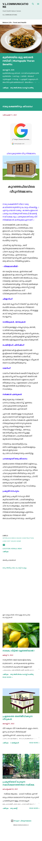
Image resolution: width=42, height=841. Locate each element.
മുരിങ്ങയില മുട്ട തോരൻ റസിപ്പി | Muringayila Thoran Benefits (18, 61)
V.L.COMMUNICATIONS (15, 5)
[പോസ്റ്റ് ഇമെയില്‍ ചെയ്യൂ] (4, 546)
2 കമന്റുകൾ (14, 743)
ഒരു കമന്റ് (13, 808)
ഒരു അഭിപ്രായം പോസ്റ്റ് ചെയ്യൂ (21, 88)
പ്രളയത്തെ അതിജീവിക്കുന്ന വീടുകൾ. (18, 718)
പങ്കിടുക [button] (5, 88)
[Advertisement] (21, 591)
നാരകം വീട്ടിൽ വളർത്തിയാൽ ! (19, 650)
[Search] (33, 4)
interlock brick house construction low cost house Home (18, 539)
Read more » (8, 677)
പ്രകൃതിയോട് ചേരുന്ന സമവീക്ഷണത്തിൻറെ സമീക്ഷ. (19, 783)
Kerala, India (16, 548)
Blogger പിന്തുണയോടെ (22, 821)
